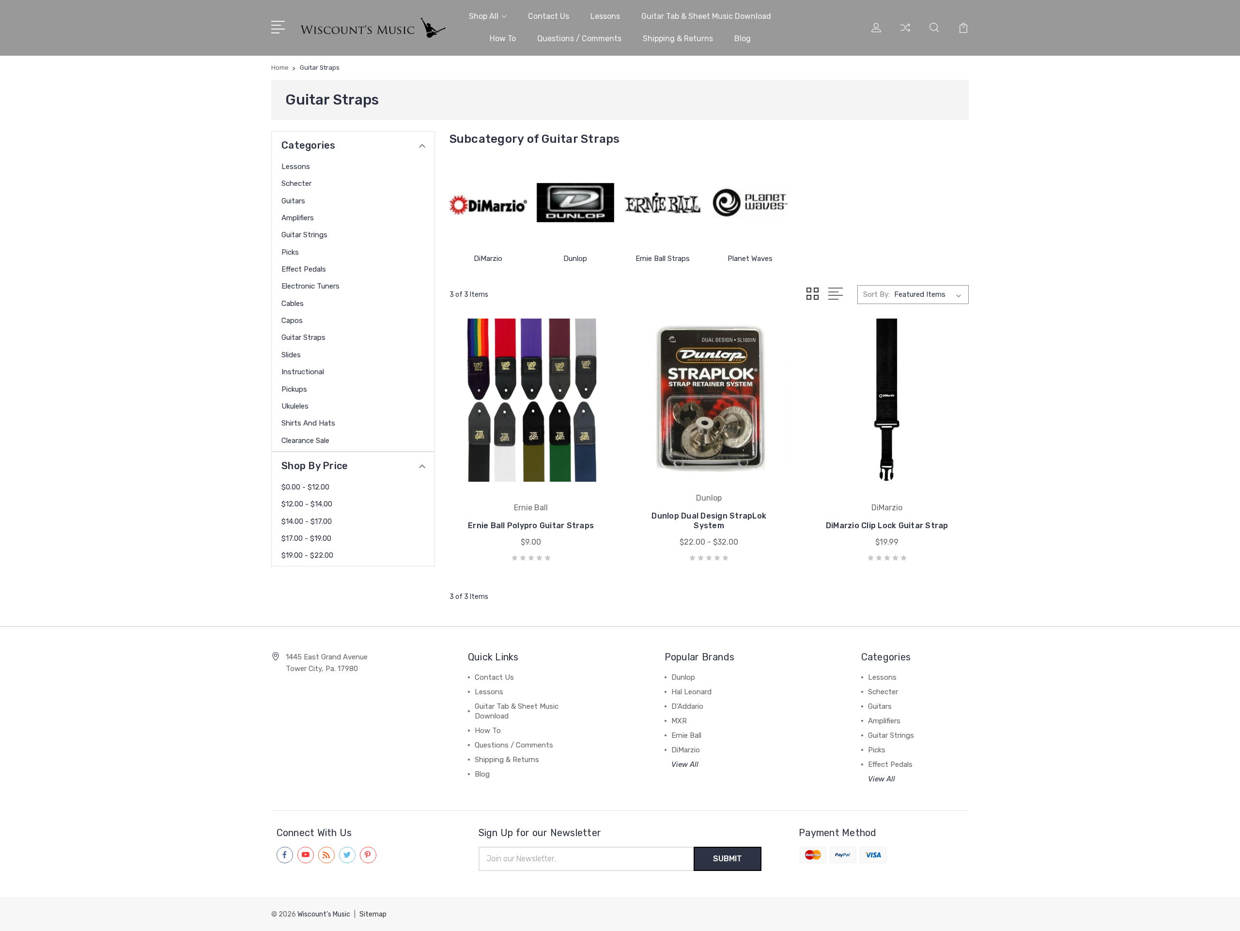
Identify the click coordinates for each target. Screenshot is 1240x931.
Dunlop (575, 258)
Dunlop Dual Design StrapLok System (708, 520)
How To (503, 38)
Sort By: (876, 294)
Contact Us (548, 16)
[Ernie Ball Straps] (662, 202)
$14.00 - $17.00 (306, 521)
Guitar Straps (303, 337)
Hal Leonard (691, 691)
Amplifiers (297, 218)
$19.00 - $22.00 (307, 555)
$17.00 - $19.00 (306, 538)
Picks (290, 252)
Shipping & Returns (678, 38)
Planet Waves (750, 258)
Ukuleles (295, 406)
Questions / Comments (579, 38)
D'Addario (687, 706)
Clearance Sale (305, 440)
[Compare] (905, 33)
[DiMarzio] (488, 202)
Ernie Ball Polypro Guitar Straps (531, 525)
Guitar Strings (304, 234)
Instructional (302, 371)
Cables (292, 303)
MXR (679, 721)
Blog (742, 38)
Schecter (296, 183)
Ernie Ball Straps (663, 258)
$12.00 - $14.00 (306, 504)
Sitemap (373, 914)
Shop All (483, 16)
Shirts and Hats (308, 423)
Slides (291, 355)
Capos (292, 320)
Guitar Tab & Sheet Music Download (706, 16)
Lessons (605, 16)
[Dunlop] (575, 202)
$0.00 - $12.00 (305, 487)
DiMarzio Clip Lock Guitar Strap (887, 525)
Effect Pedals (303, 269)
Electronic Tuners (310, 286)
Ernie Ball (686, 735)
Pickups (294, 389)
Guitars (293, 201)
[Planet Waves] (750, 202)
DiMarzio (488, 258)
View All (684, 764)
